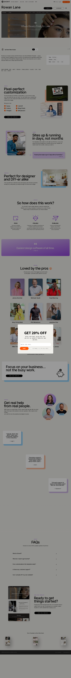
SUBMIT (24, 348)
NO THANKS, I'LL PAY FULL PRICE (40, 348)
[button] (35, 333)
